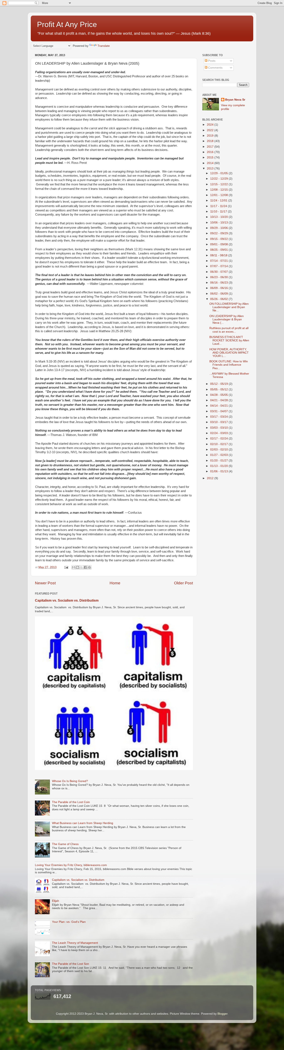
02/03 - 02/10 (219, 449)
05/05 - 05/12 (219, 389)
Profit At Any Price (67, 24)
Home (115, 583)
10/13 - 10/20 (219, 216)
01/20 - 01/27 (219, 460)
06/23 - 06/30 (219, 277)
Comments (214, 67)
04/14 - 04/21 (219, 405)
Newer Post (45, 583)
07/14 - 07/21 (219, 260)
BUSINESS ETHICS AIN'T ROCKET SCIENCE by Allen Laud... (229, 340)
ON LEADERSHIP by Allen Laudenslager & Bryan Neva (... (226, 319)
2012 (210, 478)
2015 (210, 157)
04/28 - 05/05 (219, 394)
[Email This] (74, 567)
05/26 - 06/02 (219, 299)
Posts (211, 60)
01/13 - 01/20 (219, 466)
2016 (210, 152)
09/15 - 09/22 (219, 239)
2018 (210, 141)
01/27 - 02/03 (219, 455)
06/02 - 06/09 (219, 293)
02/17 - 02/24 (219, 438)
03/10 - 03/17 (219, 422)
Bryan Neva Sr (235, 99)
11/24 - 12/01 (219, 200)
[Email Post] (66, 567)
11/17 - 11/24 (219, 206)
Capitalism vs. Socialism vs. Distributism (67, 600)
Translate (104, 45)
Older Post (183, 583)
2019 (210, 135)
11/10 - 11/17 (219, 211)
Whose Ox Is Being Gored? (70, 781)
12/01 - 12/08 (219, 195)
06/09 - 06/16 (219, 288)
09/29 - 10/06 (219, 227)
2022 (210, 130)
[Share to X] (81, 567)
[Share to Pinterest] (89, 567)
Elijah (55, 900)
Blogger (222, 1013)
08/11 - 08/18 (219, 255)
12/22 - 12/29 (219, 178)
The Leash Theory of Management (75, 942)
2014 (210, 163)
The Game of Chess (65, 844)
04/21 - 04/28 (219, 400)
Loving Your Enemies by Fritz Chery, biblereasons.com (71, 865)
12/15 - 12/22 (219, 184)
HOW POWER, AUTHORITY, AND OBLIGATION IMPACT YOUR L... (229, 353)
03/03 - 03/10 (219, 427)
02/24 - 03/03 (219, 433)
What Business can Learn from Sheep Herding (82, 823)
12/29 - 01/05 (219, 173)
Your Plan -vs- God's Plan (69, 921)
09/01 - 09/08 (219, 244)
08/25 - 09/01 (219, 249)
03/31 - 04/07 (219, 411)
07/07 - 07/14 (219, 266)
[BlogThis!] (77, 567)
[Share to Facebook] (85, 567)
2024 (210, 124)
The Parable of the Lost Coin (71, 802)
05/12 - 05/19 (219, 383)
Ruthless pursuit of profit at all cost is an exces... (228, 330)
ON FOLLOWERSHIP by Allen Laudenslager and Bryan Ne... (229, 307)
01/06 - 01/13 (219, 471)
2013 (210, 168)
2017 (210, 146)
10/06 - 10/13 (219, 222)
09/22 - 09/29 (219, 233)
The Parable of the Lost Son (70, 963)
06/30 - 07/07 (219, 271)
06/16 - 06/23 (219, 282)
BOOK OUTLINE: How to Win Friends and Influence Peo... (228, 365)
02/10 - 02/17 (219, 444)
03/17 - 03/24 (219, 416)
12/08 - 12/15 (219, 189)
